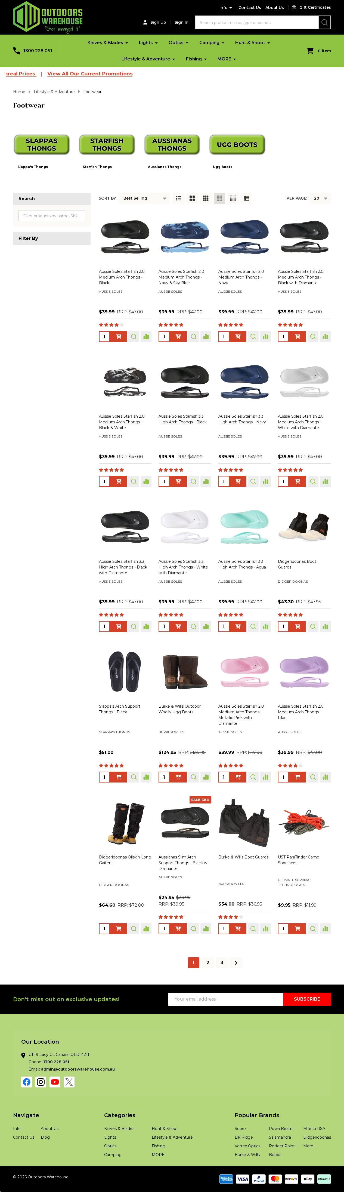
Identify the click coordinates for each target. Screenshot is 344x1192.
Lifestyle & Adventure (146, 59)
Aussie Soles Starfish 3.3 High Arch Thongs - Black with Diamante (123, 567)
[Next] (236, 962)
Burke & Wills (247, 1154)
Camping (209, 42)
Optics (176, 42)
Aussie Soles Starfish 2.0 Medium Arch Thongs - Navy (241, 277)
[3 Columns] (205, 198)
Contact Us (249, 7)
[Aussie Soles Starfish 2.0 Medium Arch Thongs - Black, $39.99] (125, 236)
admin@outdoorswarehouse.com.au (78, 1069)
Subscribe (307, 999)
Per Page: (297, 198)
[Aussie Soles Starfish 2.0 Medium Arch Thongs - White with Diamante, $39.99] (304, 382)
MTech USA (314, 1128)
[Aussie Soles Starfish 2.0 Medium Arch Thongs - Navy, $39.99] (244, 236)
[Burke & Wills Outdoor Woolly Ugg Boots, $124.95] (185, 672)
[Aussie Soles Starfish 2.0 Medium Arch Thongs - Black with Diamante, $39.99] (304, 236)
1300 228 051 (56, 1061)
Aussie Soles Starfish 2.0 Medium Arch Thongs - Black (122, 277)
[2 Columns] (192, 198)
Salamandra (280, 1137)
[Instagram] (40, 1082)
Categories (119, 1115)
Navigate (26, 1115)
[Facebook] (26, 1082)
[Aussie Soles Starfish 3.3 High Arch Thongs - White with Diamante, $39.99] (185, 526)
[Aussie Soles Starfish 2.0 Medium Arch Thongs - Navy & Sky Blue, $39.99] (185, 236)
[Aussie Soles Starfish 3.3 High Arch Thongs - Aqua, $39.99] (244, 526)
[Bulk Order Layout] (246, 198)
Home (19, 91)
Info (223, 7)
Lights (146, 42)
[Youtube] (54, 1082)
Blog (45, 1137)
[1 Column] (178, 198)
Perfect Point (282, 1146)
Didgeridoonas (317, 1137)
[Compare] (146, 336)
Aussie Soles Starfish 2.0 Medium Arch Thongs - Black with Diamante (301, 277)
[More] (126, 42)
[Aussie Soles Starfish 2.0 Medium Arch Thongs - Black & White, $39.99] (125, 382)
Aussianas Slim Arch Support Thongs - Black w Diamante (183, 863)
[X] (69, 1082)
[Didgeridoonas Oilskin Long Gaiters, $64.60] (125, 822)
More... (309, 1146)
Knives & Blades (105, 42)
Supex (240, 1128)
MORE (224, 59)
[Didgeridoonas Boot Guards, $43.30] (304, 526)
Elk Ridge (244, 1137)
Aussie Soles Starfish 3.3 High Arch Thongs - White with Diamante (183, 567)
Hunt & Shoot (250, 42)
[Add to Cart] (297, 626)
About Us (274, 7)
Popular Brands (257, 1115)
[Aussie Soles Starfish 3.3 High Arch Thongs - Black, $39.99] (185, 382)
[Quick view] (133, 336)
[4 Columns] (219, 198)
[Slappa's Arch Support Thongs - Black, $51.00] (125, 672)
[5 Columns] (233, 198)
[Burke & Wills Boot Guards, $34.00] (244, 822)
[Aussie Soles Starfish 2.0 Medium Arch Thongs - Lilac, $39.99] (304, 672)
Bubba (275, 1154)
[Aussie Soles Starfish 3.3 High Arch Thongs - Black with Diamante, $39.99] (125, 526)
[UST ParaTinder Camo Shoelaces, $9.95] (304, 822)
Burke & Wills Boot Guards (243, 857)
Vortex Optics (247, 1146)
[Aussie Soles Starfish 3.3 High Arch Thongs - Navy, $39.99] (244, 382)
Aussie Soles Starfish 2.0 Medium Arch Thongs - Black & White (122, 422)
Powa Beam (281, 1128)
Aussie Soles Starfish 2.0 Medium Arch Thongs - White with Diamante (301, 422)
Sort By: (107, 198)
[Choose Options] (118, 336)
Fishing (194, 59)
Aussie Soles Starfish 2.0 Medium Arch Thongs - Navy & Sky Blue (181, 277)
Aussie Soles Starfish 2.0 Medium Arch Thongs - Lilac (301, 712)
